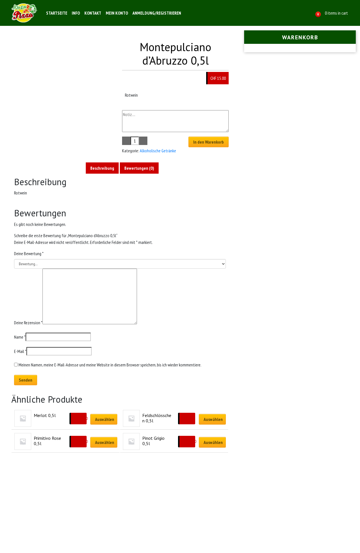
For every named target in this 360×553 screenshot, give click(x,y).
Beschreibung (102, 168)
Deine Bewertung (29, 253)
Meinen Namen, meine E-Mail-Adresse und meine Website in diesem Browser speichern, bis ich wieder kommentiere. (110, 365)
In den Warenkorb (208, 142)
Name (20, 337)
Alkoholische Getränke (158, 150)
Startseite (56, 13)
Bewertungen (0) (139, 168)
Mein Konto (117, 13)
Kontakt (92, 13)
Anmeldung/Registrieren (156, 13)
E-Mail (20, 351)
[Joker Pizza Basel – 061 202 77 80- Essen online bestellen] (24, 13)
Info (76, 13)
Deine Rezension (28, 322)
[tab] (102, 168)
